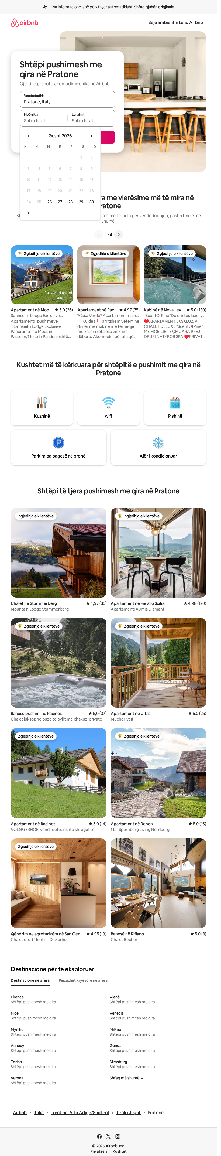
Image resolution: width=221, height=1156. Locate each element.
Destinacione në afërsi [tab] (30, 980)
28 (70, 201)
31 (28, 212)
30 (91, 201)
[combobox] (67, 101)
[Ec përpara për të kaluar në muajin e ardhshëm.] (91, 136)
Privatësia (99, 1151)
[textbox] (43, 120)
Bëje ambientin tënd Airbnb (175, 22)
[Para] (118, 234)
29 (81, 201)
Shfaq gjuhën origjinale (154, 7)
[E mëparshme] (98, 234)
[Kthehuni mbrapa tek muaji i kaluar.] (29, 136)
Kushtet (120, 1151)
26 (49, 201)
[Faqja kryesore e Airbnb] (24, 22)
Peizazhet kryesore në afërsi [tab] (83, 980)
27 (60, 201)
